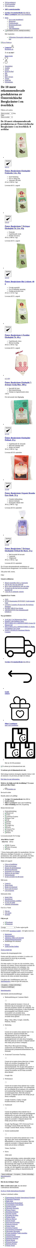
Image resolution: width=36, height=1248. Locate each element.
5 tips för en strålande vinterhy (14, 591)
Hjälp (6, 18)
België (13, 1240)
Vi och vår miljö (10, 902)
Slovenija (16, 1208)
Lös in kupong (9, 890)
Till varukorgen (9, 6)
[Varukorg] (20, 62)
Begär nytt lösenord (11, 887)
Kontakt (11, 27)
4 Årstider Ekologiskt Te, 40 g (17, 336)
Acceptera (5, 985)
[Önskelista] (6, 59)
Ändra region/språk (22, 927)
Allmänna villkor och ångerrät (14, 938)
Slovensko (16, 1231)
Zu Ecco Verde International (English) (13, 1191)
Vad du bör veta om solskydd (14, 584)
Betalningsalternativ (15, 25)
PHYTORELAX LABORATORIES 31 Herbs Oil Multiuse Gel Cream (20, 627)
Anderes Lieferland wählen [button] (9, 1194)
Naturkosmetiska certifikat (13, 901)
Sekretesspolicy (10, 936)
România (15, 1212)
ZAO (6, 599)
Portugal (14, 1242)
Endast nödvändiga (15, 985)
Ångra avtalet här (6, 950)
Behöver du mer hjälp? (12, 873)
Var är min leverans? (11, 889)
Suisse (13, 1226)
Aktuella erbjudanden (11, 904)
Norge (13, 1245)
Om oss (7, 911)
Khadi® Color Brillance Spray (14, 621)
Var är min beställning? (16, 19)
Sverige (14, 1213)
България (16, 1222)
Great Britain (19, 1204)
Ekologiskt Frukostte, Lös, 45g (17, 172)
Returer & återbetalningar (13, 868)
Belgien (14, 1244)
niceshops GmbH (15, 931)
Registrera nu (9, 49)
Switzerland (18, 1229)
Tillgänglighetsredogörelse (13, 939)
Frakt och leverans (10, 866)
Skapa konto (9, 56)
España (13, 1206)
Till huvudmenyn (10, 2)
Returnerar (12, 21)
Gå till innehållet (10, 4)
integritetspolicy (6, 981)
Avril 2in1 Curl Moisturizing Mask (16, 619)
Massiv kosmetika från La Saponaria (16, 583)
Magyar (14, 1219)
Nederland (16, 1236)
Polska (13, 1217)
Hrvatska (15, 1215)
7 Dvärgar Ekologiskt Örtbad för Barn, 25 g (18, 550)
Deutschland (19, 1203)
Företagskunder (10, 875)
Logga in (7, 883)
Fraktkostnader (13, 23)
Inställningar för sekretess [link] (13, 941)
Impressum (8, 934)
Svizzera (15, 1228)
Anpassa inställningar (8, 987)
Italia (11, 1201)
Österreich (16, 1199)
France (13, 1210)
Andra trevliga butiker (12, 946)
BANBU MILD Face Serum (14, 608)
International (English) (28, 1197)
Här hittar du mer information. (10, 779)
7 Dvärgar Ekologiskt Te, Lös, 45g (17, 227)
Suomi (13, 1220)
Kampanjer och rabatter (12, 871)
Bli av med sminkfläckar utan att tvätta (17, 586)
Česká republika (22, 1233)
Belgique (15, 1238)
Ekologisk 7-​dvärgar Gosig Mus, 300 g (18, 383)
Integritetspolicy (6, 990)
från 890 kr (17, 13)
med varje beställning (18, 14)
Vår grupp (8, 913)
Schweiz (15, 1224)
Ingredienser (9, 899)
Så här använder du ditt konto (14, 877)
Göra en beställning (11, 864)
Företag (7, 944)
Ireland (13, 1235)
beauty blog (8, 897)
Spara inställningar (7, 1174)
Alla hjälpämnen (14, 28)
